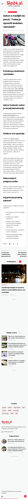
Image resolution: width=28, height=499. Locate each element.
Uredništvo (8, 30)
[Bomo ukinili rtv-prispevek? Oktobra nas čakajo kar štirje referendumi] (4, 354)
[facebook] (9, 243)
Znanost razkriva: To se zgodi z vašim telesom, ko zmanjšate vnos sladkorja (16, 362)
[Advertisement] (14, 314)
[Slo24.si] (12, 4)
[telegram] (17, 243)
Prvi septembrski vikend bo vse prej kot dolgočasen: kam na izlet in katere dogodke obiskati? (17, 345)
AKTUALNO (4, 284)
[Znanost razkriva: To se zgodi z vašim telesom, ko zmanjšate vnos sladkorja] (4, 362)
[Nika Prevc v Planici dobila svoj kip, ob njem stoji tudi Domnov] (4, 338)
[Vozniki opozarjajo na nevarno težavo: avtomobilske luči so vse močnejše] (14, 273)
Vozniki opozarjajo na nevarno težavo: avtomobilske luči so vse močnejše (13, 290)
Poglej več (20, 332)
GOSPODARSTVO (12, 12)
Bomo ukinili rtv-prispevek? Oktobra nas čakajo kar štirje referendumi (16, 353)
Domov (5, 12)
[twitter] (13, 243)
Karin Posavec (5, 295)
